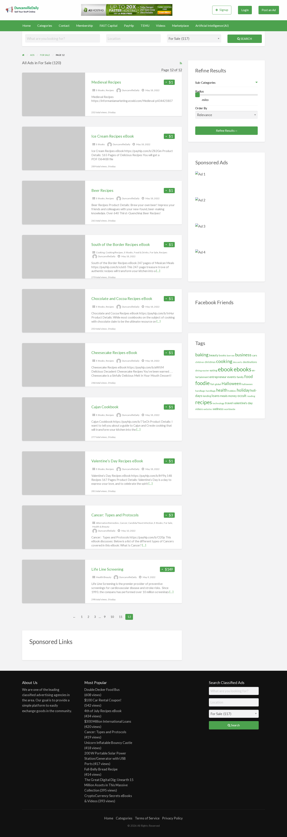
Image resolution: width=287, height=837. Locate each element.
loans (215, 396)
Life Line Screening (107, 569)
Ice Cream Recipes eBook (112, 136)
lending (207, 396)
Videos (160, 25)
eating (213, 370)
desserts (237, 362)
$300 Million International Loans (107, 721)
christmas (210, 362)
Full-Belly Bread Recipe (101, 769)
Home (26, 25)
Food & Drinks (141, 252)
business (243, 354)
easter (205, 370)
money (232, 396)
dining (198, 370)
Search (246, 38)
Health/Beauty (103, 577)
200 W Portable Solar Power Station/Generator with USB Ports (105, 758)
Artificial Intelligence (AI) (212, 25)
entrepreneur (218, 377)
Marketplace (180, 25)
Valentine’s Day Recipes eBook (117, 461)
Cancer (123, 522)
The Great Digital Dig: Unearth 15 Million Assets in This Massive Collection (109, 785)
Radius (199, 91)
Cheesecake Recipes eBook (114, 352)
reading (251, 396)
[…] (158, 271)
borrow (230, 355)
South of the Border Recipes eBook (120, 244)
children (199, 362)
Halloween (231, 383)
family (240, 377)
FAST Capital (108, 25)
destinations (250, 362)
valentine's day (243, 403)
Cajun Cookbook (105, 407)
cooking (224, 361)
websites (207, 409)
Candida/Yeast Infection (140, 522)
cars (254, 355)
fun (212, 384)
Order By (201, 108)
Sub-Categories (205, 82)
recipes (203, 402)
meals (224, 396)
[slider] (197, 95)
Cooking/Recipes (114, 252)
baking (202, 354)
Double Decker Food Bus (102, 690)
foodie (202, 383)
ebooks (242, 369)
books (222, 355)
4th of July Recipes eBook (103, 711)
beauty (213, 355)
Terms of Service (147, 818)
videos (199, 409)
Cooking (100, 252)
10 (112, 616)
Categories (44, 25)
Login (245, 10)
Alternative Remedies (107, 522)
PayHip (129, 25)
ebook (225, 369)
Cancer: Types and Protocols (115, 515)
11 (120, 616)
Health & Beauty (100, 526)
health (221, 390)
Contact (64, 25)
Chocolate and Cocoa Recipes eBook (121, 298)
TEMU (145, 25)
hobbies (232, 390)
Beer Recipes (102, 190)
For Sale (154, 252)
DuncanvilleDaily (130, 90)
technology (218, 403)
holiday (243, 390)
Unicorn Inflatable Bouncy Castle (108, 743)
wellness (218, 409)
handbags (211, 390)
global (218, 384)
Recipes (110, 90)
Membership (84, 25)
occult (241, 396)
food (248, 376)
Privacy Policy (172, 818)
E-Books (100, 90)
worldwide (229, 409)
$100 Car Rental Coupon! (102, 700)
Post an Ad (269, 10)
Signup (223, 10)
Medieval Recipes (106, 82)
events (231, 377)
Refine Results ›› (226, 130)
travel (229, 403)
